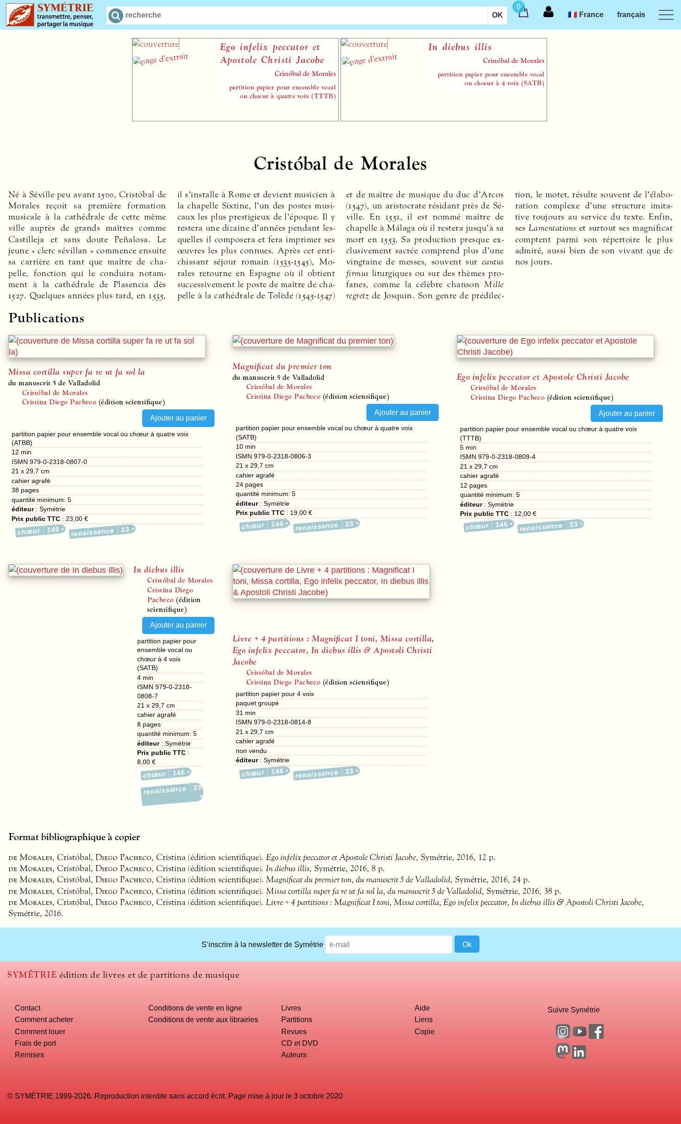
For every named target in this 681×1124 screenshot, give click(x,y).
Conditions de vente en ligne (195, 1008)
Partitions (296, 1019)
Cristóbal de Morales (55, 392)
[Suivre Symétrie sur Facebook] (596, 1036)
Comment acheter (44, 1019)
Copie (425, 1031)
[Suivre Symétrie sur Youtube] (579, 1036)
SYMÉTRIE (32, 974)
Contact (27, 1008)
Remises (29, 1054)
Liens (424, 1019)
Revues (294, 1031)
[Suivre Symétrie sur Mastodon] (562, 1056)
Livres (291, 1008)
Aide (422, 1008)
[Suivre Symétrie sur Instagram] (562, 1036)
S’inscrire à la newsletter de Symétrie (262, 944)
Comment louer (40, 1031)
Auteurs (294, 1054)
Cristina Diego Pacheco (59, 402)
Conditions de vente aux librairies (203, 1019)
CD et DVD (299, 1043)
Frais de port (35, 1043)
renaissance (100, 531)
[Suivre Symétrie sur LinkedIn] (579, 1056)
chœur (38, 530)
